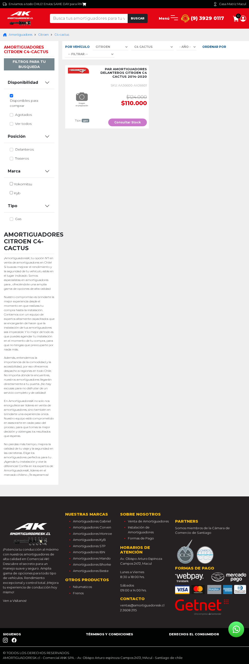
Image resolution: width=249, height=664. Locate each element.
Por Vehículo (77, 47)
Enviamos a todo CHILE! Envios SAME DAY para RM (45, 4)
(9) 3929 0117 (206, 18)
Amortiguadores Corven (92, 527)
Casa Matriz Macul (232, 4)
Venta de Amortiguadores (148, 521)
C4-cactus (61, 34)
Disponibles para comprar (24, 103)
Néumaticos (82, 587)
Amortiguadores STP (89, 546)
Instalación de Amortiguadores (141, 529)
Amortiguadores (20, 34)
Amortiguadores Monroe (92, 534)
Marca (14, 171)
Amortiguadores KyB (89, 540)
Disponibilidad (23, 82)
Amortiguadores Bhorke (92, 564)
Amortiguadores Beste (91, 571)
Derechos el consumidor (194, 634)
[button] (243, 18)
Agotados (23, 114)
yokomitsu (23, 184)
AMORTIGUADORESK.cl (21, 658)
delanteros (24, 149)
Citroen (43, 34)
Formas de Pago (141, 538)
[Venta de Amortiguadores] (21, 18)
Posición (17, 136)
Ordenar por (214, 47)
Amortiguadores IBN (89, 552)
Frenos (78, 593)
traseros (22, 158)
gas (18, 219)
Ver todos (23, 123)
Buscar (137, 18)
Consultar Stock (127, 122)
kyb (17, 193)
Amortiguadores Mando (92, 558)
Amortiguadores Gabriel (92, 521)
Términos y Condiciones (109, 634)
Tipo (12, 206)
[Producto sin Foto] (81, 98)
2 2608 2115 (128, 610)
